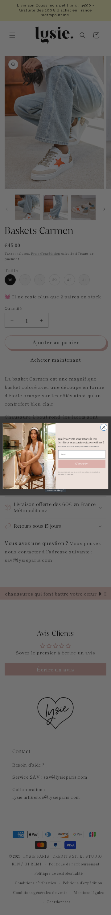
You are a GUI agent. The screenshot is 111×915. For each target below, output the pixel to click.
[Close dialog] (104, 427)
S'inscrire (81, 464)
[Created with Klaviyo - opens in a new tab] (55, 490)
